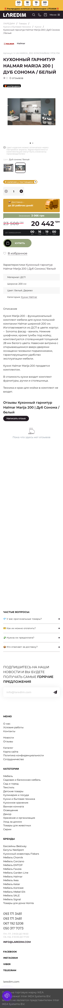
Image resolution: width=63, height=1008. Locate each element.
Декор (7, 814)
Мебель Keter (11, 884)
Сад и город (11, 783)
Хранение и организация (19, 817)
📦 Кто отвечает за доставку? (20, 646)
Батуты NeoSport (13, 849)
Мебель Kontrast (13, 887)
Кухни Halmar (29, 297)
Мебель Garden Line (15, 872)
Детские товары (13, 791)
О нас (6, 723)
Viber (6, 964)
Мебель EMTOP (13, 865)
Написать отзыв (16, 418)
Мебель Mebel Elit (14, 891)
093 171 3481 (12, 914)
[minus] (6, 191)
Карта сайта (10, 751)
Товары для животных (17, 825)
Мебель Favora (12, 868)
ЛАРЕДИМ (9, 23)
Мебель (8, 776)
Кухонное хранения (15, 802)
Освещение (10, 810)
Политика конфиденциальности (23, 755)
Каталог (8, 747)
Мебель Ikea (11, 880)
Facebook (10, 951)
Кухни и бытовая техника (17, 26)
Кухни (38, 26)
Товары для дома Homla (18, 903)
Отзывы (8, 741)
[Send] (55, 692)
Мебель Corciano (13, 861)
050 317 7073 (13, 928)
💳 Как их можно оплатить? (19, 628)
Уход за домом (12, 821)
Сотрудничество (13, 759)
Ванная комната (13, 806)
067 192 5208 (13, 923)
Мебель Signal (12, 899)
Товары (23, 23)
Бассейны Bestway (14, 846)
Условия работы (13, 727)
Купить (20, 243)
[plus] (21, 191)
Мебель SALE (11, 895)
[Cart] (45, 14)
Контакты (9, 731)
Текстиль (8, 787)
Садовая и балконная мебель (22, 779)
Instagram (10, 957)
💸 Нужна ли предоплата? (18, 637)
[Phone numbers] (39, 14)
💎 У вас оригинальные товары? (22, 618)
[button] (32, 143)
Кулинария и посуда (16, 795)
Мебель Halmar (12, 876)
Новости (8, 737)
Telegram (9, 970)
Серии (7, 829)
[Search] (33, 14)
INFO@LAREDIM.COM (17, 941)
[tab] (31, 619)
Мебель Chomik (13, 857)
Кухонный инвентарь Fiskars (21, 853)
